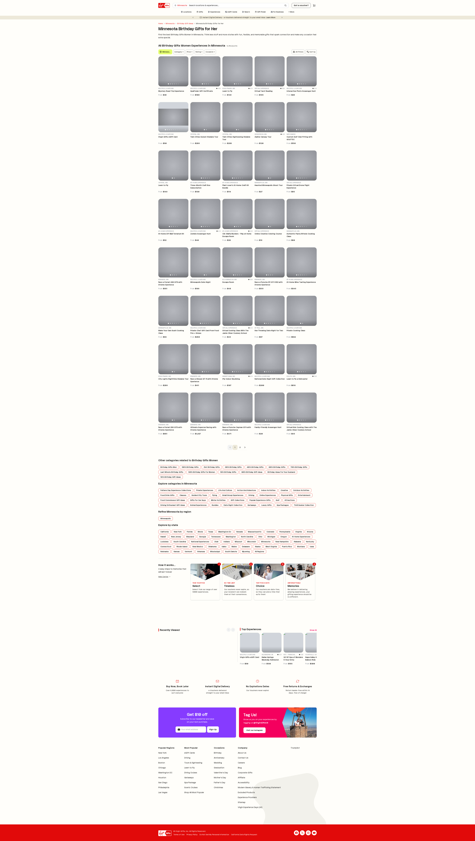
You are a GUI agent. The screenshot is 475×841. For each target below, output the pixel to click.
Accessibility (243, 801)
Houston (162, 796)
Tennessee (216, 551)
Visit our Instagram (254, 749)
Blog (240, 786)
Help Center (163, 591)
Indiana (227, 556)
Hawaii (163, 551)
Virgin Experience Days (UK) (250, 826)
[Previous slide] (193, 17)
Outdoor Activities (301, 505)
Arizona (310, 546)
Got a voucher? (301, 5)
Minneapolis (165, 533)
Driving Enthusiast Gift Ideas (172, 520)
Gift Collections (237, 515)
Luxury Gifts (266, 520)
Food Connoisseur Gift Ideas (172, 515)
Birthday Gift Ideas (185, 23)
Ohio (260, 551)
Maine (234, 561)
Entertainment (304, 510)
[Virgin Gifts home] (164, 5)
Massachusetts (254, 546)
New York (178, 546)
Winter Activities (218, 515)
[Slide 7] (177, 142)
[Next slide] (282, 17)
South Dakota (231, 566)
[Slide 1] (168, 93)
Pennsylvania (284, 546)
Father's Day (219, 801)
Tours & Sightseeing (193, 781)
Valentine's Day (221, 791)
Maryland (190, 551)
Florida (189, 546)
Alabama (297, 556)
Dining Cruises (190, 791)
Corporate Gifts (245, 791)
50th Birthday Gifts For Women (201, 486)
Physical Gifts (287, 510)
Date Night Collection (233, 520)
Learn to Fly (189, 786)
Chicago (162, 786)
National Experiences (200, 556)
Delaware (246, 561)
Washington (231, 551)
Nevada (239, 546)
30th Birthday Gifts (233, 482)
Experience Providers (247, 816)
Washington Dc (224, 546)
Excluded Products (246, 811)
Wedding (218, 781)
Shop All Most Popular (194, 811)
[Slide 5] (173, 142)
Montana (301, 561)
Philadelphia (163, 806)
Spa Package (190, 801)
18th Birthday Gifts (228, 486)
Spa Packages (283, 520)
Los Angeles (163, 776)
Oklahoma (212, 561)
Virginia (298, 546)
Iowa (312, 561)
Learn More (272, 17)
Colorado (270, 546)
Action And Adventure (246, 505)
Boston (161, 781)
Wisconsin (251, 556)
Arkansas (201, 566)
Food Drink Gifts (167, 510)
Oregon (283, 551)
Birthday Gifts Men (168, 482)
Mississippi (215, 566)
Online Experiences (268, 510)
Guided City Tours (199, 510)
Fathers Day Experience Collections (175, 505)
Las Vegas (162, 811)
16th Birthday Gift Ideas (170, 491)
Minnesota (170, 23)
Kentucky (310, 556)
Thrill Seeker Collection (304, 520)
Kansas (177, 566)
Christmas (218, 806)
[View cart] (314, 5)
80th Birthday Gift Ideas (251, 486)
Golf (277, 515)
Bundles (215, 520)
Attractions (290, 515)
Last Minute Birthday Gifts (171, 486)
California (164, 546)
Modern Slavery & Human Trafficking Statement (259, 806)
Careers (241, 781)
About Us (242, 771)
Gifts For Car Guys (198, 515)
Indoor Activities (268, 505)
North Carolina (247, 551)
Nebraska (164, 566)
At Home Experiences (301, 551)
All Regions (259, 566)
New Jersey (176, 551)
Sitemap (241, 821)
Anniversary (219, 776)
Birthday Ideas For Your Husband (281, 486)
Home (160, 23)
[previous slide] (161, 80)
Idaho (224, 561)
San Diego (162, 801)
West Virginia (271, 561)
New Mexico (197, 561)
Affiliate (241, 796)
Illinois (200, 546)
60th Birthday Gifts (277, 482)
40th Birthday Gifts (255, 482)
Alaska (257, 561)
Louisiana (164, 556)
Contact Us (243, 776)
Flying (214, 510)
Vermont (188, 566)
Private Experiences (204, 505)
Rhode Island (182, 561)
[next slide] (185, 80)
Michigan (271, 551)
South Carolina (180, 556)
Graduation (219, 786)
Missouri (238, 556)
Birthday (218, 771)
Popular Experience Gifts (260, 515)
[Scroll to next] (315, 634)
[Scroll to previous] (310, 634)
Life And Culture (225, 505)
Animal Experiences (198, 520)
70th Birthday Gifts (299, 482)
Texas (210, 546)
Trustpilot (295, 767)
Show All (303, 634)
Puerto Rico (287, 561)
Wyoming (246, 566)
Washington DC (165, 791)
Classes (183, 510)
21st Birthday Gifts (212, 482)
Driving (251, 510)
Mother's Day (220, 796)
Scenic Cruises (191, 806)
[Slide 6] (175, 142)
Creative (284, 505)
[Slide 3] (169, 142)
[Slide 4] (171, 142)
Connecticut (165, 561)
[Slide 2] (167, 142)
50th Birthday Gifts (190, 482)
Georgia (202, 551)
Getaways (252, 520)
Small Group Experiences (232, 510)
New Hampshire (282, 556)
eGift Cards (189, 771)
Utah (216, 556)
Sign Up (213, 748)
